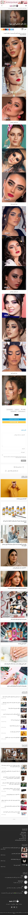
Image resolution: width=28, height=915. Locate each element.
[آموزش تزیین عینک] (24, 865)
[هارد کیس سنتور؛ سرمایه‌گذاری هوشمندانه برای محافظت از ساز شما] (24, 790)
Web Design (23, 832)
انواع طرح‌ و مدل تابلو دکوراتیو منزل (19, 759)
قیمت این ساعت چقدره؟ (18, 882)
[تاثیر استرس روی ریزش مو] (14, 488)
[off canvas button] (26, 5)
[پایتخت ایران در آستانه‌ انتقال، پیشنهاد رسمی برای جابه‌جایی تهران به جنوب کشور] (24, 784)
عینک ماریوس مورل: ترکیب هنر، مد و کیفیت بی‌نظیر (10, 800)
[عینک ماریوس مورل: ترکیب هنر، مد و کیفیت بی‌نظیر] (24, 802)
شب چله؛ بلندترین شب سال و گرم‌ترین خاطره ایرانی (11, 771)
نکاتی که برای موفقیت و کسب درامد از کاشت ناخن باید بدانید (15, 664)
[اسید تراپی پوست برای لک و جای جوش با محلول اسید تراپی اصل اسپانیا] (14, 510)
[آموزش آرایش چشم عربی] (24, 855)
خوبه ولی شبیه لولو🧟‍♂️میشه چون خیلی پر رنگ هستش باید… (11, 893)
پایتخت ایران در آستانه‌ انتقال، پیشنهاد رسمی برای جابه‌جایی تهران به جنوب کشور (11, 783)
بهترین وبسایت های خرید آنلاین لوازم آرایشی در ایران (16, 686)
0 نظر (2, 26)
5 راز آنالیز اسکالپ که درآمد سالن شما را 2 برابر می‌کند (11, 715)
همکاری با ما (13, 904)
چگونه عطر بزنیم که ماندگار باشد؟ (14, 708)
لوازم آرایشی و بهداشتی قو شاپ (20, 840)
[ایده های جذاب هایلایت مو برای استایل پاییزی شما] (14, 579)
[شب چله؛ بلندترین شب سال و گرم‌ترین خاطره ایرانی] (24, 773)
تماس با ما (8, 904)
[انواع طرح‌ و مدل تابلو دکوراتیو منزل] (14, 755)
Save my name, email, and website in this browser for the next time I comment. (15, 457)
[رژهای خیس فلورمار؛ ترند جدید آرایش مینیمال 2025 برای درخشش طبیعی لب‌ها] (14, 534)
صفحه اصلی (24, 8)
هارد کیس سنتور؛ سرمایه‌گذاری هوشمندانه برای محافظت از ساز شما (11, 789)
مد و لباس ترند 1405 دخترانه (15, 725)
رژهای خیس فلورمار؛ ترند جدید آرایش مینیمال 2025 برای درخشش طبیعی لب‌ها (14, 545)
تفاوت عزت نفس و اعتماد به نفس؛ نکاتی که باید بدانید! (11, 812)
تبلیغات (17, 904)
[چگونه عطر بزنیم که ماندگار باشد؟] (24, 710)
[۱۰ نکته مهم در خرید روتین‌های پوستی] (14, 557)
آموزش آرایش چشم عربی (16, 853)
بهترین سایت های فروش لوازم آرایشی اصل (18, 619)
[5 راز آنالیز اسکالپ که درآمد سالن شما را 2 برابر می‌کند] (24, 716)
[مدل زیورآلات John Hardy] (24, 861)
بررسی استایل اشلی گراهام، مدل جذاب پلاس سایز (11, 847)
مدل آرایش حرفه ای (21, 411)
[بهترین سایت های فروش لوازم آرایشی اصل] (14, 604)
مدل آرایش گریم (13, 411)
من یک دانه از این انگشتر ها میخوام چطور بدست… (13, 877)
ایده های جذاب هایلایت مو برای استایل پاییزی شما (17, 588)
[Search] (2, 6)
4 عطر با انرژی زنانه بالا (22, 643)
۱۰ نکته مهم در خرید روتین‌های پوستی (19, 568)
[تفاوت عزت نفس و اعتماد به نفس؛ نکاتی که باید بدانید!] (24, 813)
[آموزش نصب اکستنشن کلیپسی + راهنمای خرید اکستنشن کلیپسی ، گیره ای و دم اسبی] (24, 778)
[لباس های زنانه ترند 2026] (24, 721)
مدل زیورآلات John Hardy (15, 859)
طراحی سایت (23, 835)
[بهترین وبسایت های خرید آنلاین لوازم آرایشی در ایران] (14, 676)
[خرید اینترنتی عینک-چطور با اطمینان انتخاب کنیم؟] (24, 698)
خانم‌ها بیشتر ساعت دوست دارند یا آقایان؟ (12, 737)
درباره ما (20, 904)
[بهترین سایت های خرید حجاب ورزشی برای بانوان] (24, 704)
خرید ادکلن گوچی (23, 834)
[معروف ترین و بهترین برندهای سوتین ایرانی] (24, 808)
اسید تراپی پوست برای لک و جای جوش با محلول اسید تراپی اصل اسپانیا (14, 521)
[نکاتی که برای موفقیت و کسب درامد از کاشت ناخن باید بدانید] (14, 654)
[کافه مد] (14, 901)
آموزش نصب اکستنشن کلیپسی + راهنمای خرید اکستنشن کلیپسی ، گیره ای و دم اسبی (11, 777)
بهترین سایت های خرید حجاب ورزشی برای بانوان (11, 702)
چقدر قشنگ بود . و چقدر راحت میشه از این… (14, 888)
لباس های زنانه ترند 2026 (15, 720)
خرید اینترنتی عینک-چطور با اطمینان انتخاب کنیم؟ (11, 696)
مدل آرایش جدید (10, 409)
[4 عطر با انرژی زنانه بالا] (14, 632)
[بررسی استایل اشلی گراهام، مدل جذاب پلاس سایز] (24, 849)
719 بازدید (19, 761)
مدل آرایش (17, 409)
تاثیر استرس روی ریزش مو (21, 499)
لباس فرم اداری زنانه (22, 838)
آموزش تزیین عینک (17, 865)
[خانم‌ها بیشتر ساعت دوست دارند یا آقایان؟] (24, 739)
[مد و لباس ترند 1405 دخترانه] (24, 727)
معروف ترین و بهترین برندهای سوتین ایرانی (12, 806)
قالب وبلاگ (24, 837)
